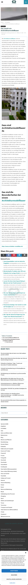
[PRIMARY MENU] (2, 2)
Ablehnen (14, 575)
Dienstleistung (4, 442)
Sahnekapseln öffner (6, 529)
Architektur (3, 26)
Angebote (3, 426)
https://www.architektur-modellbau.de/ (12, 246)
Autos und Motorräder (6, 433)
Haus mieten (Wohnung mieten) (9, 471)
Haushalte (3, 475)
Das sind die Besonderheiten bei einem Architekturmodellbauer (11, 340)
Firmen (2, 455)
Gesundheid (4, 464)
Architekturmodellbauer (10, 38)
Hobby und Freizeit (5, 478)
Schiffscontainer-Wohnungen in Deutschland (12, 545)
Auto (2, 430)
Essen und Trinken (5, 451)
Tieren (2, 503)
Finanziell (3, 453)
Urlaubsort (3, 514)
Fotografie (3, 457)
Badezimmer (4, 435)
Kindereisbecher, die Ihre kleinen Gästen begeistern (13, 539)
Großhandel (4, 466)
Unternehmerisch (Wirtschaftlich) (9, 509)
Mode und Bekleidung (6, 489)
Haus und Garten (5, 473)
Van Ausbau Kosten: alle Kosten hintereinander (12, 531)
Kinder (2, 485)
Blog (2, 437)
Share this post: (9, 342)
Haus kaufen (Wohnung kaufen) (9, 469)
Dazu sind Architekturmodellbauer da (11, 337)
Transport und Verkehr (6, 507)
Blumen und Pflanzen (6, 439)
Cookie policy (12, 582)
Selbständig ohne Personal (8, 494)
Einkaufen (3, 446)
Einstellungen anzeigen (14, 579)
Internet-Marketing (5, 482)
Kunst (2, 487)
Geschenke (3, 462)
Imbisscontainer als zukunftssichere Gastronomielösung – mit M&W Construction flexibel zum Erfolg (12, 395)
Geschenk (3, 460)
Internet (3, 480)
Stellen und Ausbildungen (7, 500)
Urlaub (2, 512)
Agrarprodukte (4, 424)
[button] (25, 552)
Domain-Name (4, 444)
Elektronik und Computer (7, 448)
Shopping (3, 496)
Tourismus (3, 505)
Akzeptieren (14, 570)
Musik (2, 491)
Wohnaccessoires (5, 516)
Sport (2, 498)
